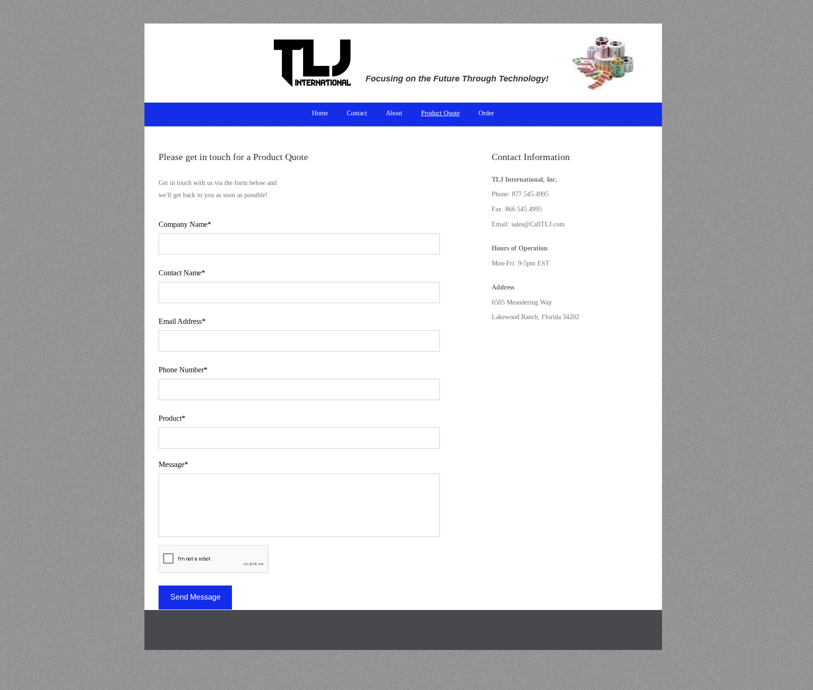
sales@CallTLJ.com (538, 224)
